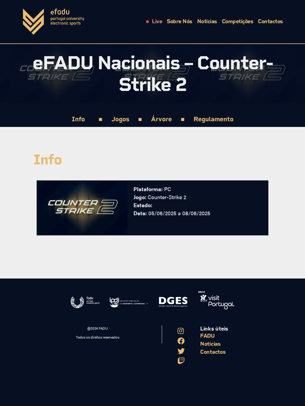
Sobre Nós (179, 21)
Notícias (207, 21)
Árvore (161, 119)
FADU (207, 336)
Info (78, 119)
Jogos (120, 119)
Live (157, 21)
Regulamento (214, 119)
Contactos (270, 21)
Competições (237, 21)
